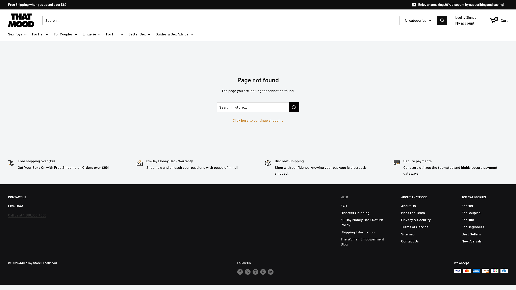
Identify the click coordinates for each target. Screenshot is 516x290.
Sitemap (408, 234)
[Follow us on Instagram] (255, 271)
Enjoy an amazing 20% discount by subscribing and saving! (461, 4)
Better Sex (137, 34)
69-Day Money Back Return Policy (362, 222)
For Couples (63, 34)
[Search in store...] (294, 107)
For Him (112, 34)
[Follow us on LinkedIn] (271, 271)
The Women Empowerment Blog (362, 241)
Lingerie (89, 34)
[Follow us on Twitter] (248, 271)
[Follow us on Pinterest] (263, 271)
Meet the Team (413, 212)
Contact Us (410, 241)
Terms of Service (415, 227)
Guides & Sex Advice (172, 34)
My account (464, 23)
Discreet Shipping (355, 212)
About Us (408, 205)
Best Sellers (471, 234)
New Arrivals (472, 241)
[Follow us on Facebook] (240, 271)
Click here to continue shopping (258, 120)
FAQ (344, 205)
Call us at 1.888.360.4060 (27, 215)
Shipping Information (358, 232)
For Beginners (473, 227)
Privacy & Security (416, 220)
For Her (38, 34)
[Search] (442, 20)
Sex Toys (15, 34)
